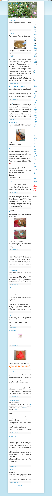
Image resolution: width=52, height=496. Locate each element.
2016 (34, 78)
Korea (34, 47)
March (35, 127)
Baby (34, 27)
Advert (11, 411)
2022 (34, 73)
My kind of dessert (12, 330)
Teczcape (35, 156)
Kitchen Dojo (35, 137)
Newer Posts (10, 484)
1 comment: (17, 99)
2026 (34, 69)
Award (34, 26)
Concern (12, 284)
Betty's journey (35, 165)
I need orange (11, 181)
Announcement (35, 25)
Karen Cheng (35, 169)
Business (35, 31)
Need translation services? (14, 400)
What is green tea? (12, 436)
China (34, 32)
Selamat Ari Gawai (12, 20)
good (34, 43)
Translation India (24, 407)
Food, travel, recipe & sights (35, 133)
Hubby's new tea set (13, 122)
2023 (34, 72)
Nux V (34, 146)
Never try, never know (13, 414)
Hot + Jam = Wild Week (13, 270)
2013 (34, 81)
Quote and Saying (35, 59)
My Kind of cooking (35, 144)
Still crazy (35, 178)
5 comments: (17, 266)
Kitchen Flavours (35, 138)
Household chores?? (13, 253)
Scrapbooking (35, 61)
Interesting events (14, 466)
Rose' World (15, 3)
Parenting (12, 312)
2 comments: (17, 192)
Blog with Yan (35, 166)
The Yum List (35, 158)
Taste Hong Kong (35, 155)
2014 (34, 80)
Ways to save (11, 287)
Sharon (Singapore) (35, 175)
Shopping (35, 62)
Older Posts (29, 484)
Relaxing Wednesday (13, 195)
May (34, 94)
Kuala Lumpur (35, 48)
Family (13, 119)
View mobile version (20, 485)
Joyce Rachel (35, 168)
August (35, 91)
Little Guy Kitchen (35, 140)
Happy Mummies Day (13, 349)
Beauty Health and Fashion (35, 29)
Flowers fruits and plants (35, 39)
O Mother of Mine (12, 371)
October (35, 89)
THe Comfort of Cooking (35, 157)
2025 (34, 70)
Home (20, 484)
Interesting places (35, 45)
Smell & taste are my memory (35, 153)
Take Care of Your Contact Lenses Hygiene (17, 86)
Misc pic (34, 51)
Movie (34, 52)
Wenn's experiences (35, 180)
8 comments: (17, 432)
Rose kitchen (35, 151)
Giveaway (35, 42)
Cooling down (11, 33)
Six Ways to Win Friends (13, 148)
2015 (34, 79)
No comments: (17, 311)
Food (11, 53)
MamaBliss (35, 172)
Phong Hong (35, 147)
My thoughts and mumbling (15, 83)
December (35, 86)
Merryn (34, 173)
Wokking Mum (35, 159)
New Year (35, 56)
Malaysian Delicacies (35, 143)
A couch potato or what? (13, 103)
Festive (11, 30)
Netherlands (35, 55)
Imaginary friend (12, 315)
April (35, 126)
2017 (34, 77)
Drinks (11, 466)
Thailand (35, 64)
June (35, 93)
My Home (35, 53)
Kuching (35, 49)
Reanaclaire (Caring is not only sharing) (35, 150)
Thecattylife (35, 179)
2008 (34, 85)
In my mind (11, 469)
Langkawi (35, 50)
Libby (34, 170)
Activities (12, 83)
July (34, 92)
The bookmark (12, 211)
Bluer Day (11, 56)
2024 (34, 71)
